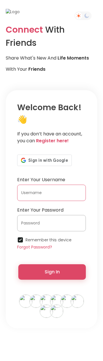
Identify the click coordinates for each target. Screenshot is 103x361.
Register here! (52, 140)
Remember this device (48, 240)
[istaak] (56, 301)
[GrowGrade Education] (46, 311)
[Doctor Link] (77, 301)
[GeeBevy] (46, 301)
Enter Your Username (41, 179)
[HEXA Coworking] (67, 301)
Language (53, 348)
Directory (71, 344)
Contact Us (36, 344)
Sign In (52, 272)
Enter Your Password (40, 210)
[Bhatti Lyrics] (25, 301)
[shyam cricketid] (56, 311)
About (55, 344)
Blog (87, 344)
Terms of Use (62, 339)
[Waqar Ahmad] (36, 301)
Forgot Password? (34, 247)
